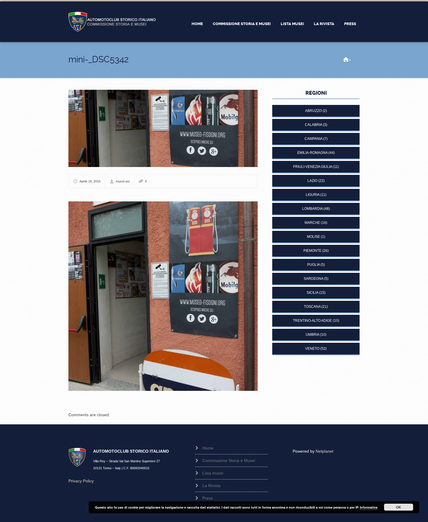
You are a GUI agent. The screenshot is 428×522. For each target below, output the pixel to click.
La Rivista (324, 24)
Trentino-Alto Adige (312, 321)
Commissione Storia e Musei (242, 24)
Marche (312, 223)
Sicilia (312, 293)
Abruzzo (313, 111)
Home (197, 24)
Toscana (312, 307)
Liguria (312, 195)
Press (350, 24)
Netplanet (324, 451)
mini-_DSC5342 (98, 59)
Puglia (313, 265)
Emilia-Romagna (312, 153)
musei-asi (123, 181)
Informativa (368, 507)
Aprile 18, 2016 (89, 181)
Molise (313, 237)
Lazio (312, 181)
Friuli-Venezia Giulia (312, 167)
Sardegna (313, 279)
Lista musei (292, 24)
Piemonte (312, 251)
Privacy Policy (81, 481)
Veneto (312, 349)
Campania (313, 139)
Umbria (312, 335)
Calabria (313, 125)
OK (398, 507)
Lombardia (312, 209)
